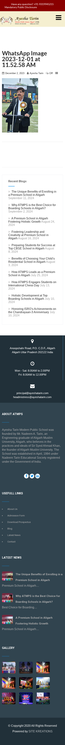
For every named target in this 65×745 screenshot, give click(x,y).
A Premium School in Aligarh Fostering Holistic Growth (28, 220)
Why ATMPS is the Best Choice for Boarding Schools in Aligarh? (32, 206)
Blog (9, 528)
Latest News (13, 535)
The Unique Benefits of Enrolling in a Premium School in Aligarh (32, 193)
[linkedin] (37, 476)
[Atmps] (26, 668)
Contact (11, 541)
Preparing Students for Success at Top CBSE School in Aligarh (31, 247)
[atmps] (9, 668)
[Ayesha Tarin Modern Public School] (19, 25)
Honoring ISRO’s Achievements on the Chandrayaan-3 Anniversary (32, 310)
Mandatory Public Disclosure (21, 7)
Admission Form (16, 515)
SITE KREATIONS (41, 731)
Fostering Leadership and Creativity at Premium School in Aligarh (28, 235)
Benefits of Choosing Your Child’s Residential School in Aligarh (31, 260)
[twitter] (32, 476)
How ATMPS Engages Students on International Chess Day (32, 284)
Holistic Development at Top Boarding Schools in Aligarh (27, 297)
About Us (12, 509)
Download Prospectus (19, 522)
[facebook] (26, 476)
